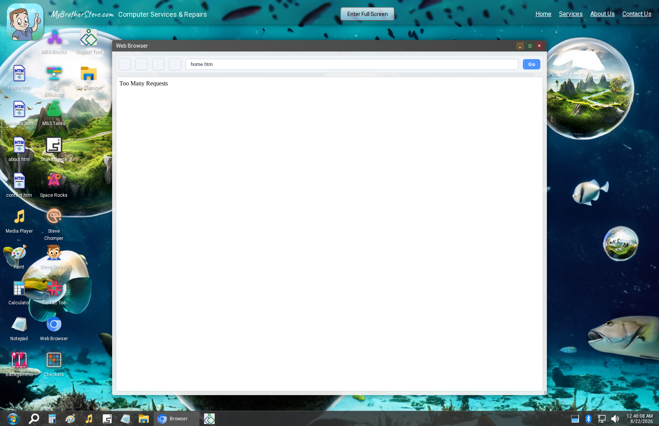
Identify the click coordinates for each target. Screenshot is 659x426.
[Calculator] (52, 419)
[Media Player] (88, 419)
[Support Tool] (209, 419)
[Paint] (70, 419)
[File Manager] (143, 419)
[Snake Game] (107, 419)
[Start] (12, 418)
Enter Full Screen (367, 14)
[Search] (34, 419)
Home (543, 14)
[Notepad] (125, 419)
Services (571, 14)
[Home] (175, 64)
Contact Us (636, 14)
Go (531, 64)
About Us (602, 14)
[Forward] (141, 64)
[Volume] (615, 418)
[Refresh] (158, 64)
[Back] (125, 64)
